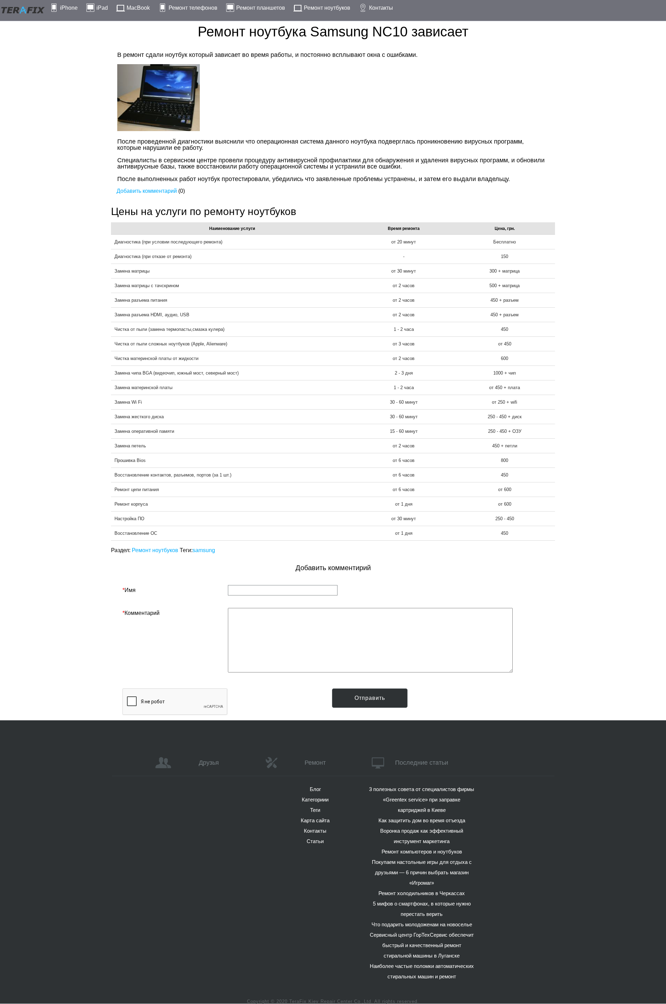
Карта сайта (315, 820)
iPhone (69, 8)
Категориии (315, 800)
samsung (204, 550)
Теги (315, 810)
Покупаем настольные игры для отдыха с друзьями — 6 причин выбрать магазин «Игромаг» (422, 872)
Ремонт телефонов (193, 8)
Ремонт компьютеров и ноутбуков (422, 852)
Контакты (381, 8)
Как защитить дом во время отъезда (421, 820)
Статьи (315, 841)
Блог (315, 789)
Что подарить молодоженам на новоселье (422, 924)
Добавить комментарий (147, 191)
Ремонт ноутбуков (327, 8)
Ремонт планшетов (260, 8)
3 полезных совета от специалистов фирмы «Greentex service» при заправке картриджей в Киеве (421, 799)
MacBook (138, 8)
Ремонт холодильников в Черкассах (421, 893)
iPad (102, 8)
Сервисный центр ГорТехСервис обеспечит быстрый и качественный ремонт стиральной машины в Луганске (422, 945)
